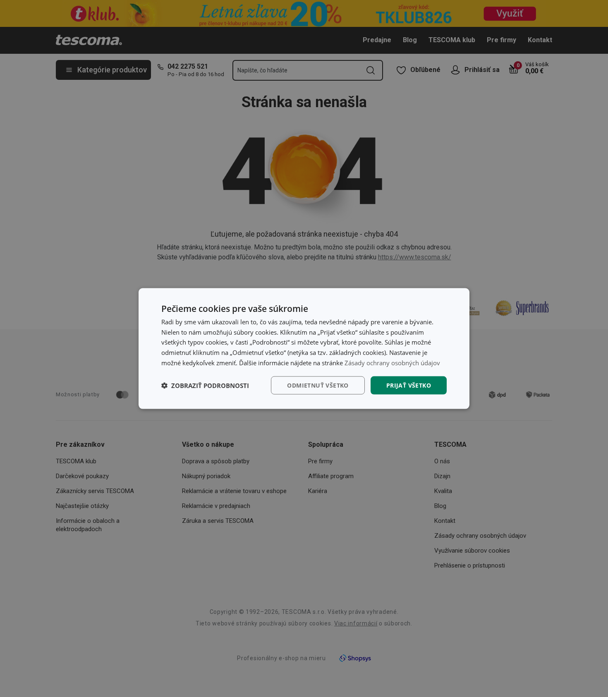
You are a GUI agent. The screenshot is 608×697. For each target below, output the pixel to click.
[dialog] (304, 348)
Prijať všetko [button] (408, 385)
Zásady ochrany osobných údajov (392, 362)
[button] (205, 385)
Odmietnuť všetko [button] (317, 385)
